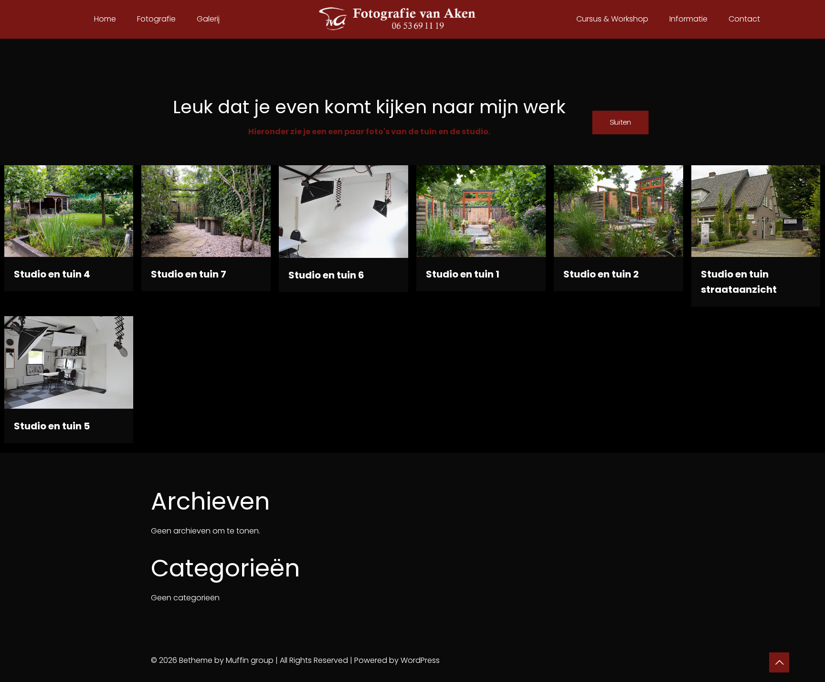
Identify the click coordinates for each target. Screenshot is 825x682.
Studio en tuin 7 (188, 274)
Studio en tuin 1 (462, 274)
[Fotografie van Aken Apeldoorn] (413, 19)
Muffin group (250, 660)
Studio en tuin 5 (52, 426)
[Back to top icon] (779, 662)
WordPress (420, 660)
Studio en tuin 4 (52, 274)
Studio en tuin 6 (326, 275)
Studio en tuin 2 (601, 274)
